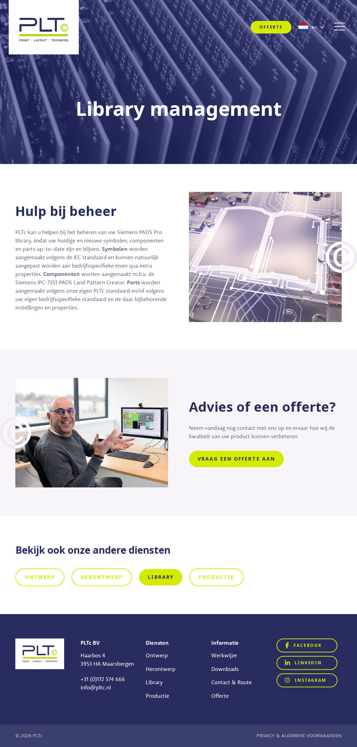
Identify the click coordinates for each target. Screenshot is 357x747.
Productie (157, 695)
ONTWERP (40, 577)
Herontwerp (160, 668)
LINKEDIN (307, 663)
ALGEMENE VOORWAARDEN (311, 735)
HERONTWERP (102, 577)
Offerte (220, 695)
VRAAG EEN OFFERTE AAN (236, 458)
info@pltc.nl (96, 687)
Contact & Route (231, 682)
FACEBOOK (307, 645)
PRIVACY (266, 735)
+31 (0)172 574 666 (103, 678)
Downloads (225, 668)
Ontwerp (157, 655)
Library (154, 682)
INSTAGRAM (309, 680)
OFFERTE (271, 27)
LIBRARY (161, 577)
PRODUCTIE (216, 577)
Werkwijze (224, 655)
